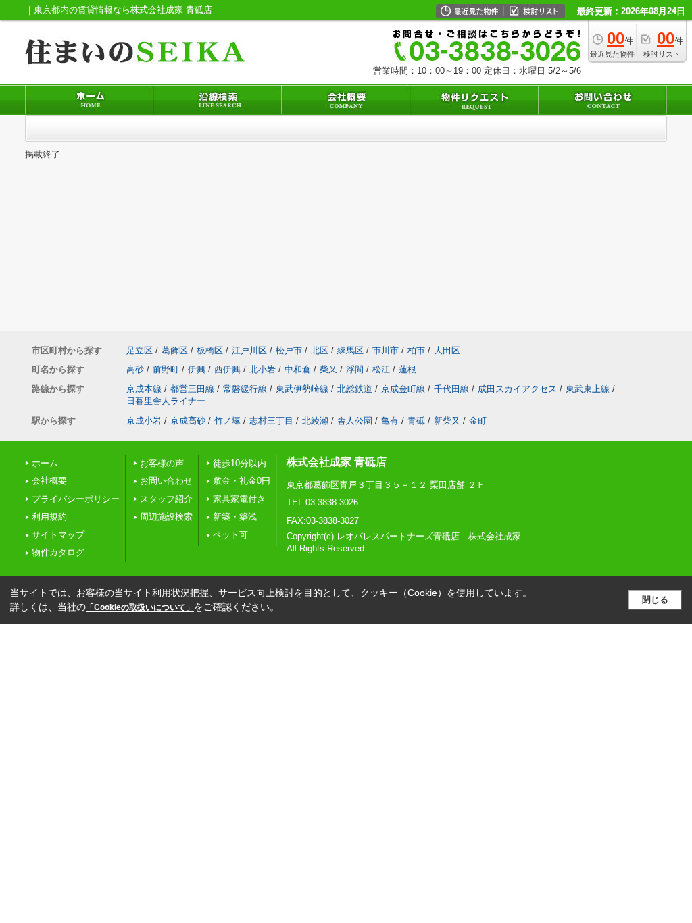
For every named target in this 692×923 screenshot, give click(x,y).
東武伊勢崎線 (302, 389)
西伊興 (227, 369)
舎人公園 (354, 421)
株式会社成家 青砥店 (337, 462)
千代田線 (451, 389)
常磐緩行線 (245, 389)
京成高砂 (187, 421)
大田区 (447, 350)
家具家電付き (239, 499)
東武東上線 (588, 389)
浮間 (355, 369)
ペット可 (230, 535)
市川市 (385, 350)
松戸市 (289, 350)
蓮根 (407, 369)
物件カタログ (58, 552)
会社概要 (49, 481)
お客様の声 (162, 463)
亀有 (390, 421)
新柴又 (447, 421)
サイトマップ (58, 535)
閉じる (655, 600)
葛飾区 (175, 350)
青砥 (416, 421)
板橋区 (210, 350)
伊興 (196, 369)
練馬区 (350, 350)
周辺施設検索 (166, 517)
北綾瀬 (315, 421)
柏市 (416, 350)
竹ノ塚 (227, 421)
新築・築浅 (235, 517)
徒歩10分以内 (239, 463)
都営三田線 (192, 389)
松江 (381, 369)
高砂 (135, 369)
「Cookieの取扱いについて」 (140, 607)
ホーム (45, 463)
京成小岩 (144, 421)
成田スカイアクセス (517, 389)
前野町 (166, 369)
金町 (478, 421)
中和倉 (298, 369)
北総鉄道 (354, 389)
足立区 (139, 350)
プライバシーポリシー (76, 499)
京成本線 (144, 389)
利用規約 (49, 517)
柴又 (328, 369)
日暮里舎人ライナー (165, 401)
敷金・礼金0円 (241, 481)
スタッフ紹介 (166, 499)
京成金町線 (403, 389)
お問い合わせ (166, 481)
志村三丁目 (271, 421)
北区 (319, 350)
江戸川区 (249, 350)
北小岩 (262, 369)
